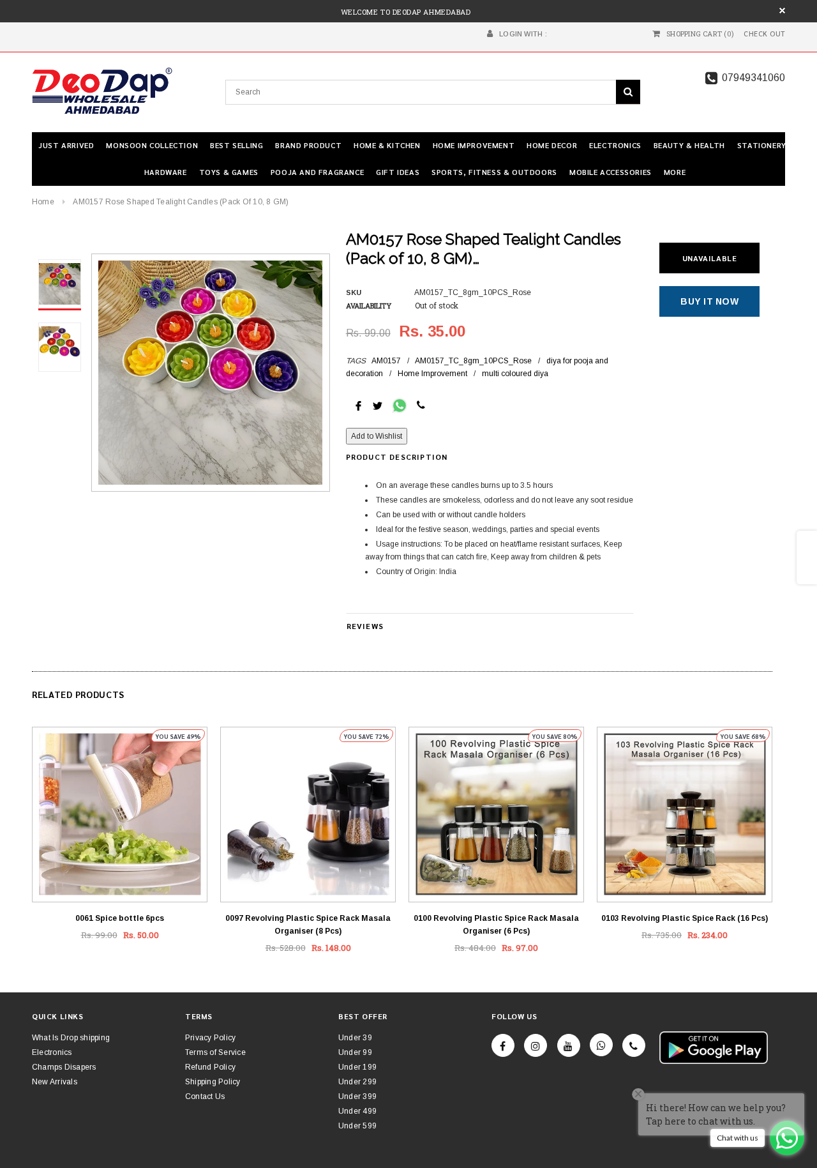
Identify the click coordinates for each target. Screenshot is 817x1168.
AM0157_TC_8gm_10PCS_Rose (473, 360)
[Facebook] (502, 1045)
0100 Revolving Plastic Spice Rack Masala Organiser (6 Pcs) (496, 925)
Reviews (365, 626)
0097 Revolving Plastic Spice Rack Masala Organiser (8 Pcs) (308, 925)
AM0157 (386, 360)
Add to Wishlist (376, 436)
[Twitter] (377, 404)
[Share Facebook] (358, 404)
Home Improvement (432, 373)
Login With (521, 34)
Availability (368, 305)
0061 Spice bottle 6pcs (119, 918)
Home (43, 201)
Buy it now (709, 301)
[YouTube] (568, 1045)
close (782, 10)
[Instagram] (535, 1045)
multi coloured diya (515, 373)
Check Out (764, 33)
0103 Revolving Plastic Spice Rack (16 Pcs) (684, 918)
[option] (210, 373)
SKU (353, 292)
